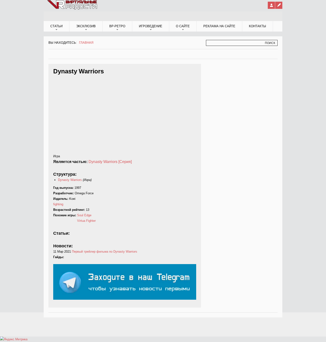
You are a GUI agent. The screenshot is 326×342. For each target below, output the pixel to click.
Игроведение (150, 26)
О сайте (183, 26)
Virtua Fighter (86, 221)
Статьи (56, 26)
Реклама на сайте (219, 26)
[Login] (271, 5)
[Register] (278, 5)
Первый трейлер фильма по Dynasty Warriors (104, 251)
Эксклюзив (86, 26)
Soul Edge (84, 215)
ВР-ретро (117, 26)
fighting (58, 204)
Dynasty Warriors (70, 180)
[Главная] (72, 8)
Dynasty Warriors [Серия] (110, 162)
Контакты (257, 26)
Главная (86, 42)
